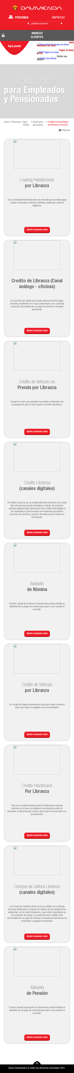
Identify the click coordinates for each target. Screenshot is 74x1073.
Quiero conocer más (37, 230)
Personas (22, 17)
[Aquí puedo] (14, 48)
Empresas (58, 17)
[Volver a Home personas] (37, 8)
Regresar (65, 130)
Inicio (6, 122)
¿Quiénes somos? (39, 24)
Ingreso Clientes (37, 35)
